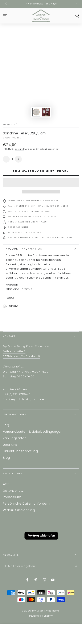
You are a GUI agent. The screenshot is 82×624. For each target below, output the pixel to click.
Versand (19, 149)
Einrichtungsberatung (20, 451)
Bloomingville (12, 138)
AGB (6, 484)
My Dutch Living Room (46, 610)
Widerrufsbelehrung (19, 510)
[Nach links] (6, 4)
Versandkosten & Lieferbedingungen (33, 431)
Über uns (10, 445)
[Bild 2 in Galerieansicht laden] (46, 112)
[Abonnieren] (77, 566)
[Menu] (5, 15)
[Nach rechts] (76, 4)
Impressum (12, 497)
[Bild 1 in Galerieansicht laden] (36, 112)
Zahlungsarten (15, 438)
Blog (6, 458)
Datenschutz (13, 491)
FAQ (6, 425)
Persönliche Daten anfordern (26, 503)
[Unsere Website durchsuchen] (77, 15)
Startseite (9, 124)
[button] (41, 182)
